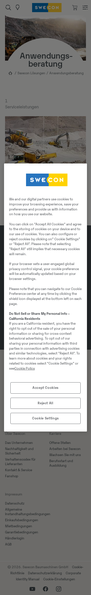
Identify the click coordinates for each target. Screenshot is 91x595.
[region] (45, 297)
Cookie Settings (45, 418)
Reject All (45, 403)
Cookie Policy (24, 368)
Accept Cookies (45, 388)
